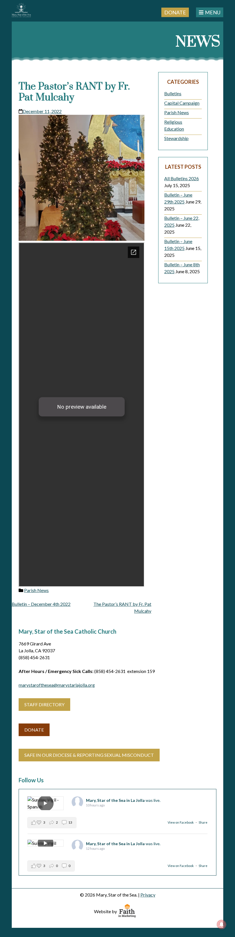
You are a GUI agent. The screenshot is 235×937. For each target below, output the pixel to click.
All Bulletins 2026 (181, 178)
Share (203, 822)
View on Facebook (181, 822)
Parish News (36, 590)
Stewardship (176, 138)
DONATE (34, 729)
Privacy (147, 894)
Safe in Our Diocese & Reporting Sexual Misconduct (89, 755)
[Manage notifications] (221, 924)
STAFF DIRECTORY (44, 704)
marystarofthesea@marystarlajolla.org (57, 685)
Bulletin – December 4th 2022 (41, 604)
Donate (175, 12)
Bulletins (172, 93)
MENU (212, 12)
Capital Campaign (181, 103)
